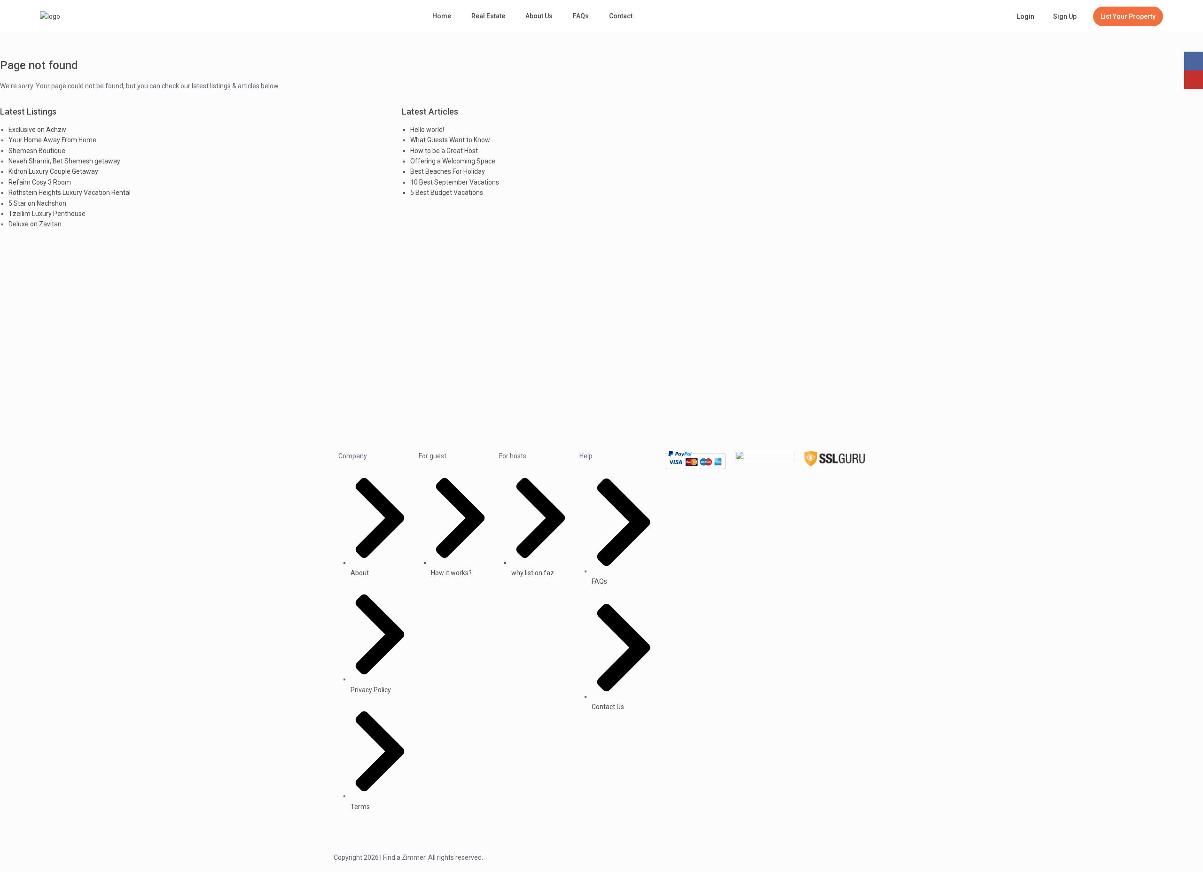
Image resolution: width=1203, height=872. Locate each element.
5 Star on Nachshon (37, 203)
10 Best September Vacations (454, 182)
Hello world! (427, 129)
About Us (539, 16)
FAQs (581, 16)
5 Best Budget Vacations (446, 192)
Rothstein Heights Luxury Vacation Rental (69, 192)
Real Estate (488, 16)
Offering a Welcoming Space (452, 161)
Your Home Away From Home (52, 140)
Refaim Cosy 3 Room (39, 182)
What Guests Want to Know (450, 140)
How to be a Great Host (444, 150)
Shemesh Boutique (36, 150)
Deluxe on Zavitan (35, 224)
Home (441, 16)
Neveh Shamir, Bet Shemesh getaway (64, 161)
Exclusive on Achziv (37, 129)
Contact (621, 16)
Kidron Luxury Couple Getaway (53, 171)
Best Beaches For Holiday (447, 171)
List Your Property (1128, 16)
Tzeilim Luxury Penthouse (47, 213)
